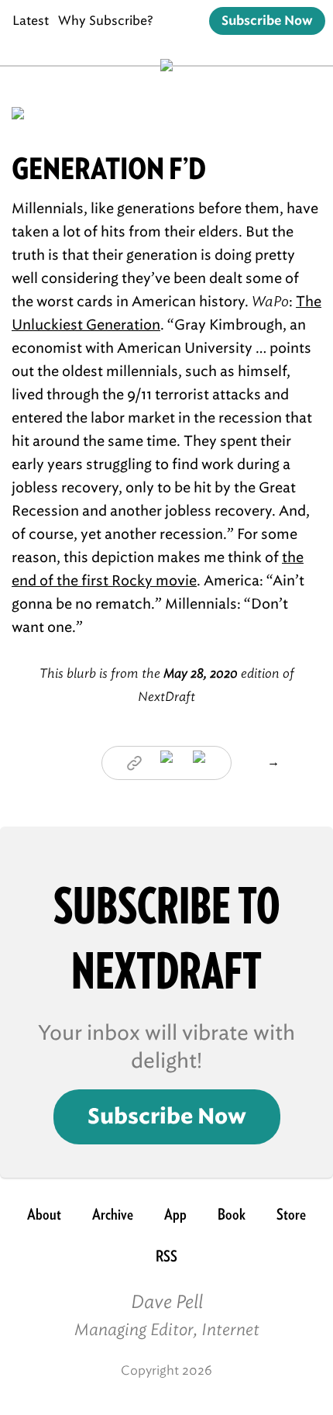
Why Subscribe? (105, 20)
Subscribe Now (267, 21)
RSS (166, 1256)
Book (231, 1214)
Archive (112, 1214)
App (175, 1214)
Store (291, 1214)
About (44, 1214)
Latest (30, 20)
